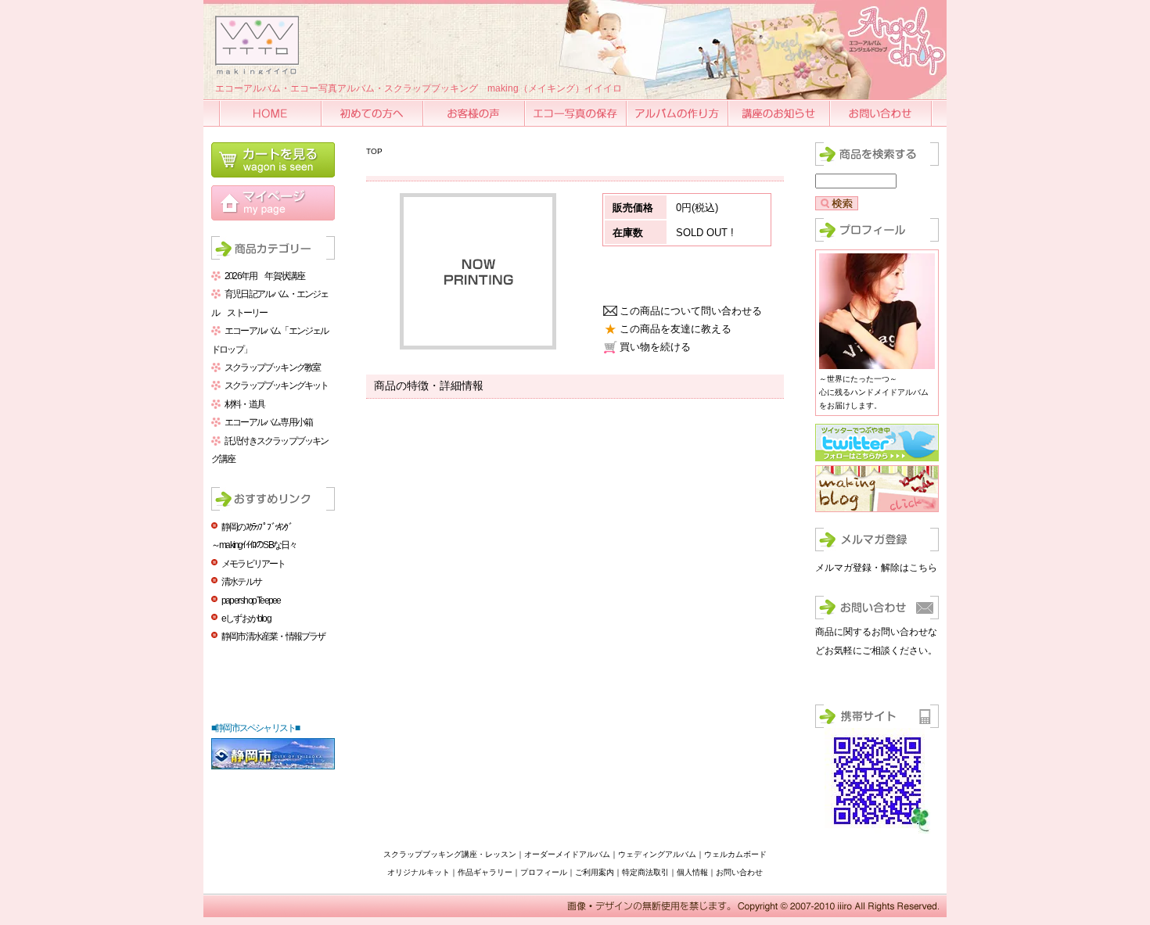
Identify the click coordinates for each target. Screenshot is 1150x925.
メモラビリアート (253, 563)
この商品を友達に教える (675, 329)
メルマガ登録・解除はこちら (876, 567)
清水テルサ (241, 581)
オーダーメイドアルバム (567, 854)
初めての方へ (373, 113)
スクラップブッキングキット (277, 385)
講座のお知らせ (780, 113)
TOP (374, 151)
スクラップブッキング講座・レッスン (449, 854)
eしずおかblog (246, 618)
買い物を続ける (655, 347)
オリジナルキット (418, 872)
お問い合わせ (882, 113)
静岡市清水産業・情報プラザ (273, 636)
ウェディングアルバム (657, 854)
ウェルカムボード (735, 854)
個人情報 (692, 872)
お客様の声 (475, 113)
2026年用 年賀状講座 (264, 276)
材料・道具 (244, 404)
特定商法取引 (645, 872)
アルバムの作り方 (678, 113)
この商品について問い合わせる (691, 311)
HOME (271, 113)
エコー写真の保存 (576, 113)
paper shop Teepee (250, 600)
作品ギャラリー (485, 872)
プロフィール (543, 872)
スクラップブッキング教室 (272, 367)
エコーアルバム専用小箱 (268, 422)
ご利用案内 (594, 872)
